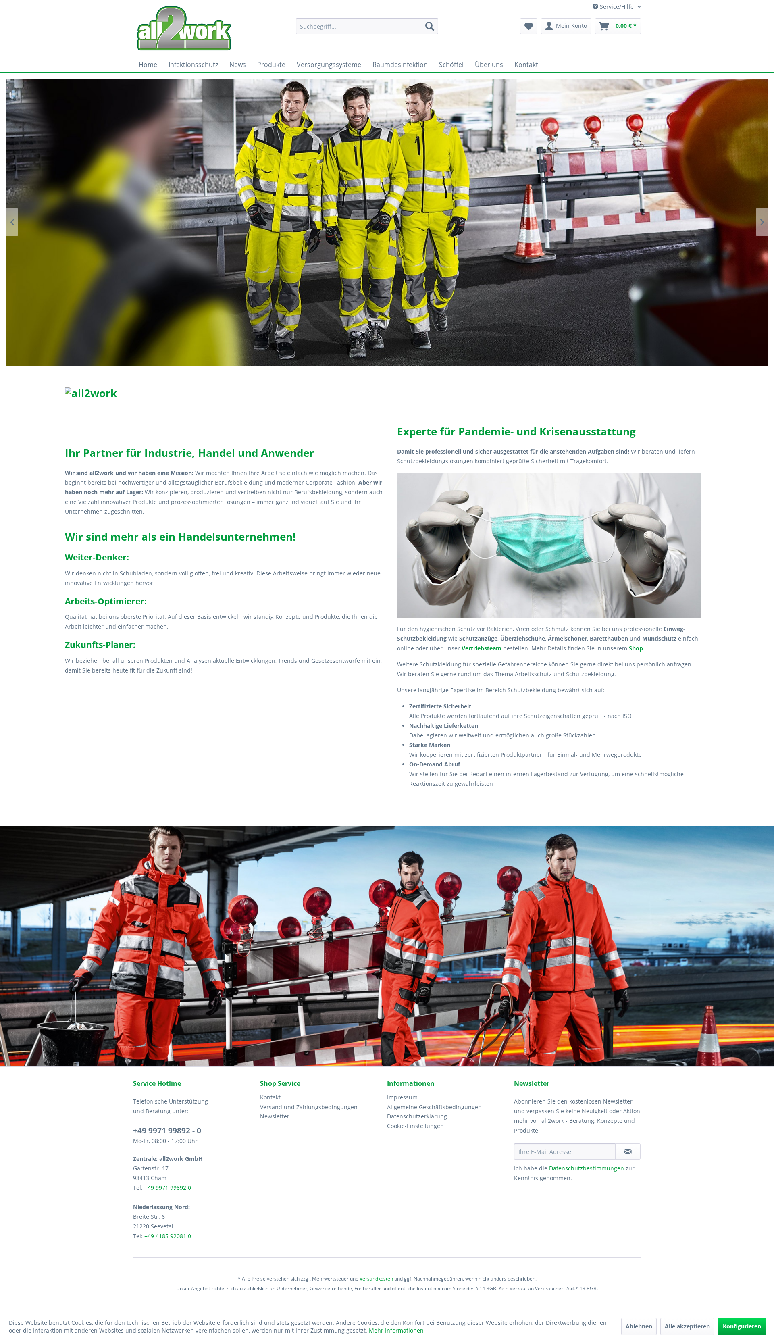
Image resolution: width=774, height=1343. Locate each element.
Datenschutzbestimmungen (586, 1168)
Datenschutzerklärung (417, 1116)
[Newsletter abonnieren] (628, 1151)
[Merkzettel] (528, 26)
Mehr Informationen (396, 1330)
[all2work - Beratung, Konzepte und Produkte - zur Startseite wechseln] (184, 28)
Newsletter (274, 1116)
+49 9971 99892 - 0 (167, 1130)
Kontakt (270, 1097)
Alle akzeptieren (687, 1326)
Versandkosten (376, 1278)
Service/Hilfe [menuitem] (616, 6)
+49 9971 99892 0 (167, 1187)
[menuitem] (367, 26)
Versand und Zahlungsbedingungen (309, 1107)
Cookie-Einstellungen (415, 1126)
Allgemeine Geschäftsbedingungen (434, 1107)
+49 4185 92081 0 (167, 1236)
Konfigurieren (742, 1326)
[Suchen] (429, 26)
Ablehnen (639, 1326)
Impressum (402, 1097)
